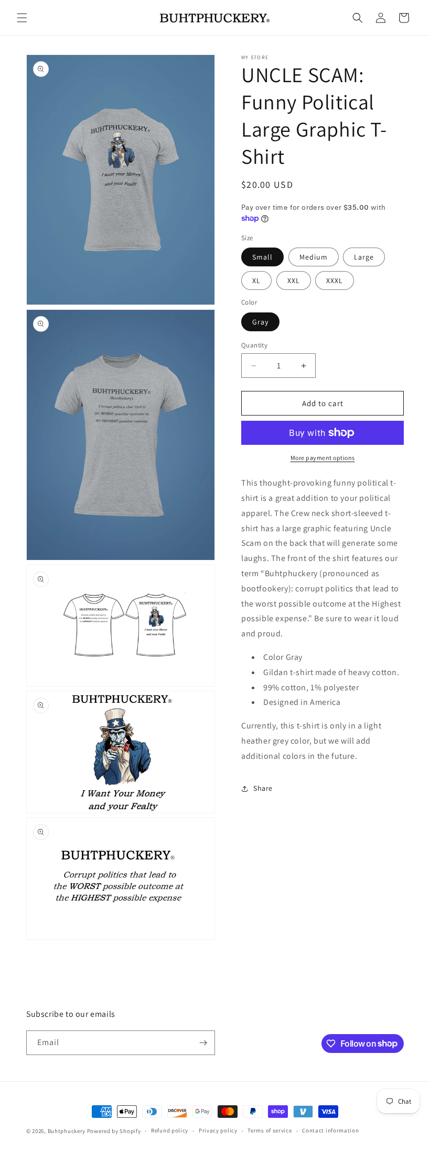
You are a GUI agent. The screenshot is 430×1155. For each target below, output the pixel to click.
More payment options (323, 458)
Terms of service (270, 1130)
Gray (260, 322)
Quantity (254, 345)
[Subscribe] (202, 1042)
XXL (293, 280)
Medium (313, 257)
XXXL (334, 280)
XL (256, 280)
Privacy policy (218, 1130)
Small (262, 257)
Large (364, 257)
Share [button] (263, 788)
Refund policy (169, 1130)
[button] (22, 17)
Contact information (330, 1130)
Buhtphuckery (66, 1131)
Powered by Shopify (114, 1131)
